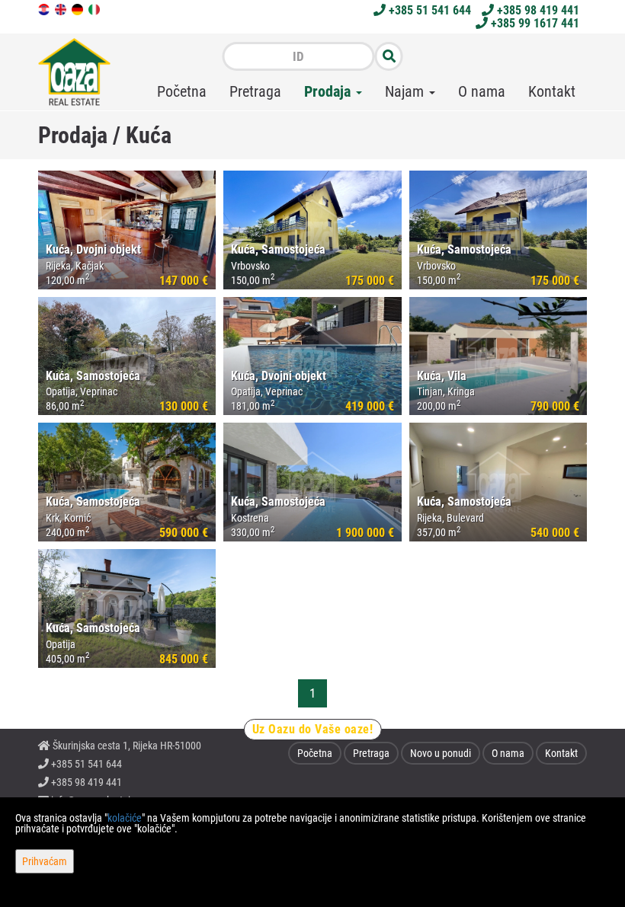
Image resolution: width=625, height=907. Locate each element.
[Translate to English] (62, 8)
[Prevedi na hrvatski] (45, 8)
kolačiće (124, 818)
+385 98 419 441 (536, 10)
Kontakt (551, 91)
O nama (481, 91)
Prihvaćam (44, 861)
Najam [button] (406, 91)
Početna (182, 91)
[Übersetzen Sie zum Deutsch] (78, 8)
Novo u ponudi (440, 753)
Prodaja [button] (329, 91)
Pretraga (255, 91)
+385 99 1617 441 (533, 23)
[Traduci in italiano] (95, 8)
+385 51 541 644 (428, 10)
